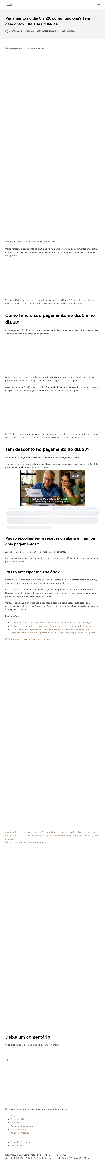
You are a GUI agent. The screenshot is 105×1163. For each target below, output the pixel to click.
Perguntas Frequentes (21, 1142)
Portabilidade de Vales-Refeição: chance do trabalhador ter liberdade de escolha (49, 629)
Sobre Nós (15, 1122)
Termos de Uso (17, 1119)
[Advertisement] (52, 276)
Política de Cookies (19, 1132)
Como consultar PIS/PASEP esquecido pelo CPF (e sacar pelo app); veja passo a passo (52, 632)
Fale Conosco (17, 1145)
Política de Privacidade (21, 1126)
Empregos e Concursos (65, 31)
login (28, 1044)
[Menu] (98, 4)
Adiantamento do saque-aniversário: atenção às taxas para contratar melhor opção (50, 622)
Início (12, 1115)
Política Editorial (18, 1129)
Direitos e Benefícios (45, 31)
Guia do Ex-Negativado (82, 300)
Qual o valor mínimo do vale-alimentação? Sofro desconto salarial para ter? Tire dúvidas (53, 626)
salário (60, 252)
